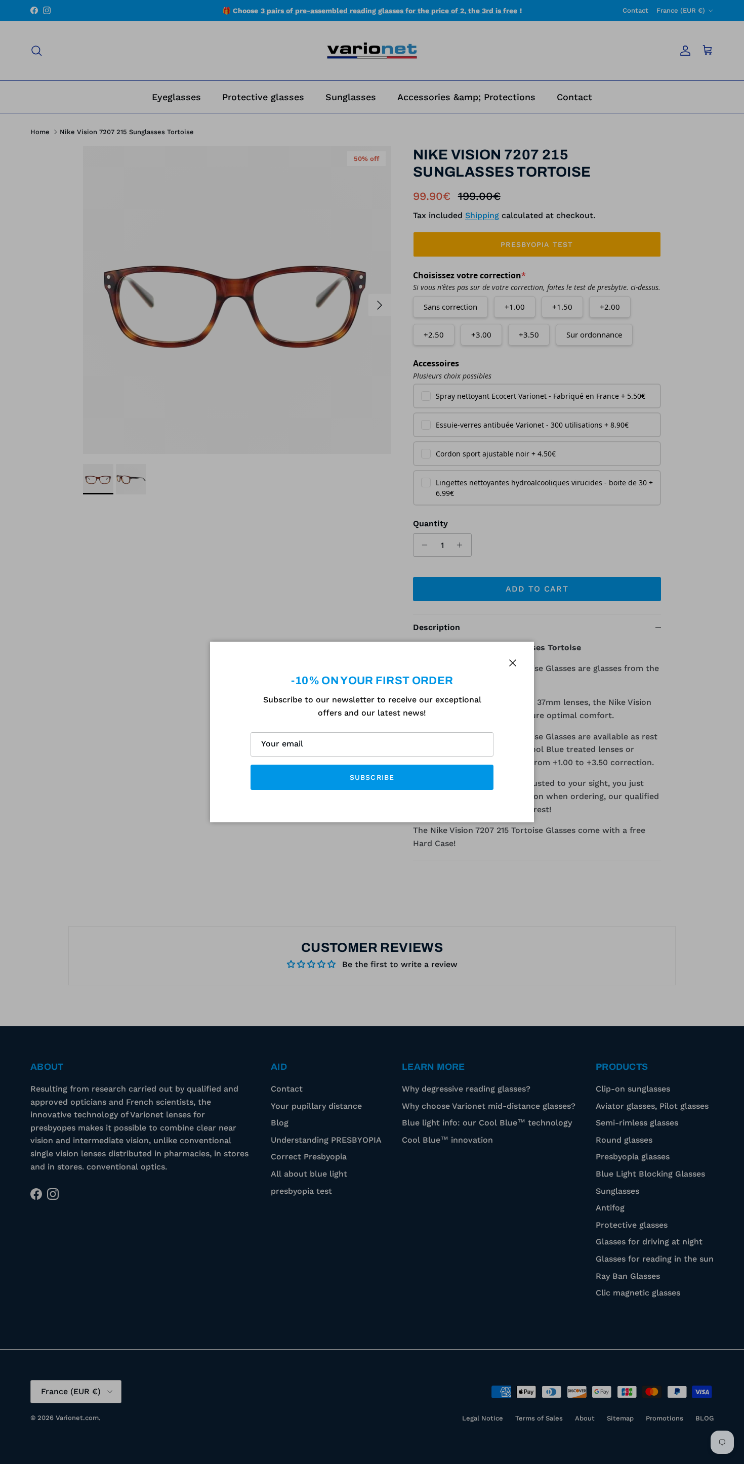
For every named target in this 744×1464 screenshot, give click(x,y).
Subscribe (372, 777)
